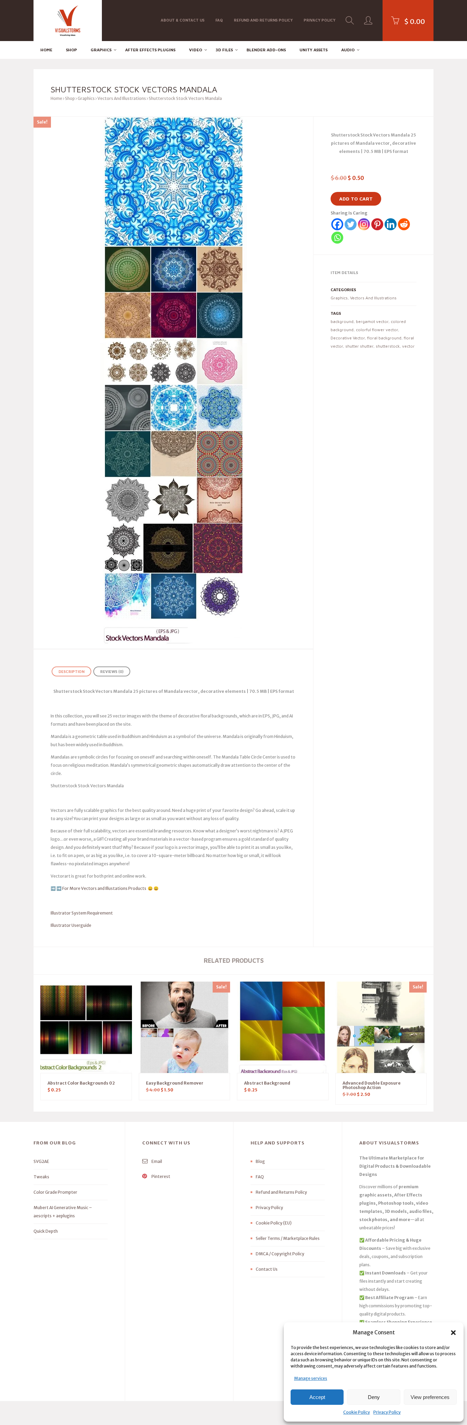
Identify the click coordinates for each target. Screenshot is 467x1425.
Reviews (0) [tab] (111, 671)
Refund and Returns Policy (263, 20)
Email (156, 1161)
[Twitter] (351, 224)
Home (46, 49)
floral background (384, 337)
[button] (453, 1332)
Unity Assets (313, 49)
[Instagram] (364, 224)
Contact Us (267, 1269)
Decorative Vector (348, 337)
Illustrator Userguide (71, 925)
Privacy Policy (387, 1412)
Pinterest (160, 1176)
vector (408, 346)
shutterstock (388, 346)
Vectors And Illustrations (121, 98)
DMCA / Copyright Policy (280, 1253)
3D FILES (224, 49)
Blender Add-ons (266, 49)
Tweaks (41, 1176)
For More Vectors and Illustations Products (104, 888)
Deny (374, 1397)
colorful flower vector (377, 329)
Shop (71, 49)
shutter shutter (359, 346)
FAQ (219, 20)
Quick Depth (46, 1231)
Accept (317, 1397)
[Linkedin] (391, 224)
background (342, 321)
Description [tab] (71, 671)
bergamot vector (372, 321)
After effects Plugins (150, 49)
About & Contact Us (182, 20)
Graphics (101, 49)
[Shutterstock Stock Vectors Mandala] (173, 383)
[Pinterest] (377, 224)
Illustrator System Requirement (82, 913)
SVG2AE (41, 1161)
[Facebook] (337, 224)
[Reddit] (404, 224)
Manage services (310, 1378)
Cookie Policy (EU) (274, 1223)
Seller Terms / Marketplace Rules (288, 1238)
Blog (260, 1161)
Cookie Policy (356, 1412)
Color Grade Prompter (55, 1192)
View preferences (430, 1397)
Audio (348, 49)
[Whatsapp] (337, 238)
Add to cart (356, 199)
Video (195, 49)
